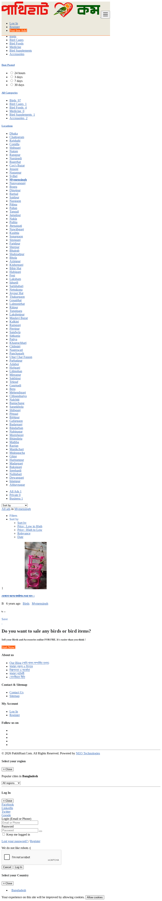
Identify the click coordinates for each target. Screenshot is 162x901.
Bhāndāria (15, 438)
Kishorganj (16, 264)
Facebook (8, 804)
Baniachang (16, 403)
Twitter (6, 811)
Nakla (13, 218)
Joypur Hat (16, 293)
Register (14, 27)
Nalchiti (14, 399)
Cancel (7, 867)
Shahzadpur (16, 254)
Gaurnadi (15, 385)
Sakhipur (15, 378)
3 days (18, 77)
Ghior (13, 456)
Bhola (13, 257)
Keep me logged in (18, 834)
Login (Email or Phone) (16, 818)
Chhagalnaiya (18, 396)
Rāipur (13, 307)
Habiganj (15, 272)
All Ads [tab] (15, 491)
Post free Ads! (18, 30)
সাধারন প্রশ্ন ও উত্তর (21, 666)
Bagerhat (15, 162)
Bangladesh (18, 890)
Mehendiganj (17, 392)
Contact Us (16, 692)
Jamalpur (15, 215)
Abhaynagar (17, 484)
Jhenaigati (15, 225)
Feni (12, 275)
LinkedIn (7, 808)
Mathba (14, 442)
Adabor (14, 364)
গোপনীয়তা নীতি (17, 677)
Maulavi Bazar (18, 318)
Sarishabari (16, 286)
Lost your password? (15, 841)
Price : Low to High (29, 526)
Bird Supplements (20, 50)
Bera (12, 389)
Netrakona (16, 289)
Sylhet (13, 176)
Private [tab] (15, 495)
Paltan (13, 208)
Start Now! (8, 647)
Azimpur (15, 261)
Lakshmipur (16, 314)
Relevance (23, 533)
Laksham (15, 279)
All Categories (10, 92)
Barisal (13, 193)
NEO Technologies (88, 753)
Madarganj (16, 463)
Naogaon (15, 201)
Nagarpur (15, 172)
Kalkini (14, 321)
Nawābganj (16, 229)
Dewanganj (16, 477)
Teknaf (13, 381)
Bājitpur (14, 417)
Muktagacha (17, 452)
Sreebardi (15, 470)
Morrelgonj (16, 435)
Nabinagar (16, 431)
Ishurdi (13, 282)
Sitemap (14, 696)
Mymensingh (18, 179)
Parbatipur (15, 360)
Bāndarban (16, 428)
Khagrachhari (17, 342)
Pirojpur (14, 328)
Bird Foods (16, 43)
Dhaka (13, 133)
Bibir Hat (15, 268)
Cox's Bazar (17, 165)
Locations (7, 125)
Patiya (13, 339)
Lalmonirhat (17, 303)
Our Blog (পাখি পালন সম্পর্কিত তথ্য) (29, 663)
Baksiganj (15, 467)
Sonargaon (16, 236)
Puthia (13, 222)
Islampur (14, 481)
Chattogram (16, 137)
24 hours (19, 73)
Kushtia (14, 233)
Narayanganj (17, 183)
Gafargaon (16, 421)
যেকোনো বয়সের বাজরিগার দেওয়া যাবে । (18, 595)
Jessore (13, 169)
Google (6, 815)
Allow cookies (95, 897)
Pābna (13, 204)
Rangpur (14, 154)
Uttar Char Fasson (20, 357)
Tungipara (15, 311)
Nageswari (16, 350)
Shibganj (15, 147)
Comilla (14, 144)
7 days (18, 81)
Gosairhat (15, 300)
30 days (19, 85)
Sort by (21, 522)
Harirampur (16, 460)
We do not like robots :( (16, 848)
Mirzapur (15, 374)
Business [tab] (16, 498)
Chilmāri (14, 346)
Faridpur (14, 243)
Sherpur (14, 247)
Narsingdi (15, 158)
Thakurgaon (17, 296)
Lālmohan (15, 371)
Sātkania (14, 335)
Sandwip (15, 332)
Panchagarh (16, 353)
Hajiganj (14, 367)
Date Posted (8, 64)
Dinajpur (15, 190)
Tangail (14, 211)
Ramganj (15, 325)
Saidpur (14, 197)
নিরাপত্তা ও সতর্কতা (19, 670)
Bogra (13, 186)
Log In (13, 23)
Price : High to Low (29, 529)
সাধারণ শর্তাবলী (16, 673)
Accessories (16, 54)
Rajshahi (14, 140)
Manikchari (16, 449)
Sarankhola (16, 406)
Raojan (13, 445)
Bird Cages (16, 40)
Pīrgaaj (13, 413)
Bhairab (14, 250)
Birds (12, 36)
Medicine (15, 47)
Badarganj (15, 424)
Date (20, 537)
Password (8, 826)
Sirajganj (15, 240)
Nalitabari (15, 474)
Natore (13, 151)
